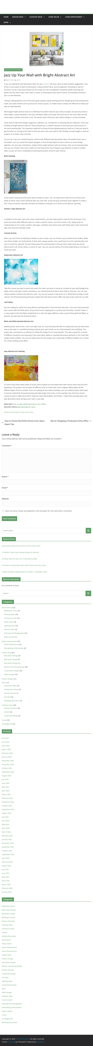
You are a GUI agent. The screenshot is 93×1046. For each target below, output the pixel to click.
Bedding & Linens (10, 611)
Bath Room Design (11, 656)
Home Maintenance (11, 644)
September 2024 (8, 809)
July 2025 (5, 779)
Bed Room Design (10, 659)
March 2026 (6, 749)
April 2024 (6, 828)
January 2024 (7, 839)
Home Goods (9, 622)
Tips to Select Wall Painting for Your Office (29, 404)
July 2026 (5, 738)
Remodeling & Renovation (14, 648)
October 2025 (7, 768)
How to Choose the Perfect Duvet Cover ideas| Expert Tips (25, 422)
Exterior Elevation (10, 708)
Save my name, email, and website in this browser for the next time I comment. (38, 511)
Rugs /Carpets (9, 637)
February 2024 (7, 836)
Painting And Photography (13, 70)
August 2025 (6, 776)
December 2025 (8, 761)
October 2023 (7, 851)
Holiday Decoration (11, 689)
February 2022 (7, 888)
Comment (7, 445)
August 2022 (6, 866)
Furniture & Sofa (10, 618)
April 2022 (6, 881)
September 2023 (8, 854)
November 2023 (8, 847)
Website (5, 498)
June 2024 (5, 821)
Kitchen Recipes (10, 693)
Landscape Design (11, 716)
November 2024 (8, 802)
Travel (4, 720)
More (6, 22)
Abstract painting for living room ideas (18, 412)
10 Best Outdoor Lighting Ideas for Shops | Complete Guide (24, 572)
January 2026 (7, 757)
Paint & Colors (9, 629)
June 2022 (5, 873)
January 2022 (7, 892)
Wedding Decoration (12, 701)
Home (6, 17)
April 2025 (6, 791)
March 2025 (6, 794)
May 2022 (5, 877)
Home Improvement (73, 17)
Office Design (9, 674)
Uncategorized (7, 724)
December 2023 (8, 843)
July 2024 (5, 817)
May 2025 (5, 787)
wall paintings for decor (26, 407)
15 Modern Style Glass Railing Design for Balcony (20, 552)
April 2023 (6, 858)
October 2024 (7, 806)
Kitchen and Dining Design (14, 667)
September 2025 (8, 772)
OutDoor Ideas (35, 17)
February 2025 (7, 798)
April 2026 (6, 746)
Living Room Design (11, 671)
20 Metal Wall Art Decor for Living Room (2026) (19, 559)
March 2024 (6, 832)
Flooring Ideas (9, 614)
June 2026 (5, 742)
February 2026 (7, 753)
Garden (7, 712)
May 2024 (5, 824)
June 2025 (5, 783)
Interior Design (7, 679)
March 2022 (6, 884)
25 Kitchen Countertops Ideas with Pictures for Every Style (24, 565)
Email (5, 487)
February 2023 (7, 862)
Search (88, 530)
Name (5, 476)
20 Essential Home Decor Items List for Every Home (21, 546)
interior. (46, 84)
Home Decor (53, 17)
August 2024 (6, 813)
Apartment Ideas (10, 686)
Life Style (7, 697)
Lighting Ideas (9, 626)
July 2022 (5, 869)
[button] (24, 17)
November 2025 (8, 764)
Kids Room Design (11, 663)
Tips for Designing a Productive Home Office (69, 421)
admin (18, 80)
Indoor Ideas (17, 17)
